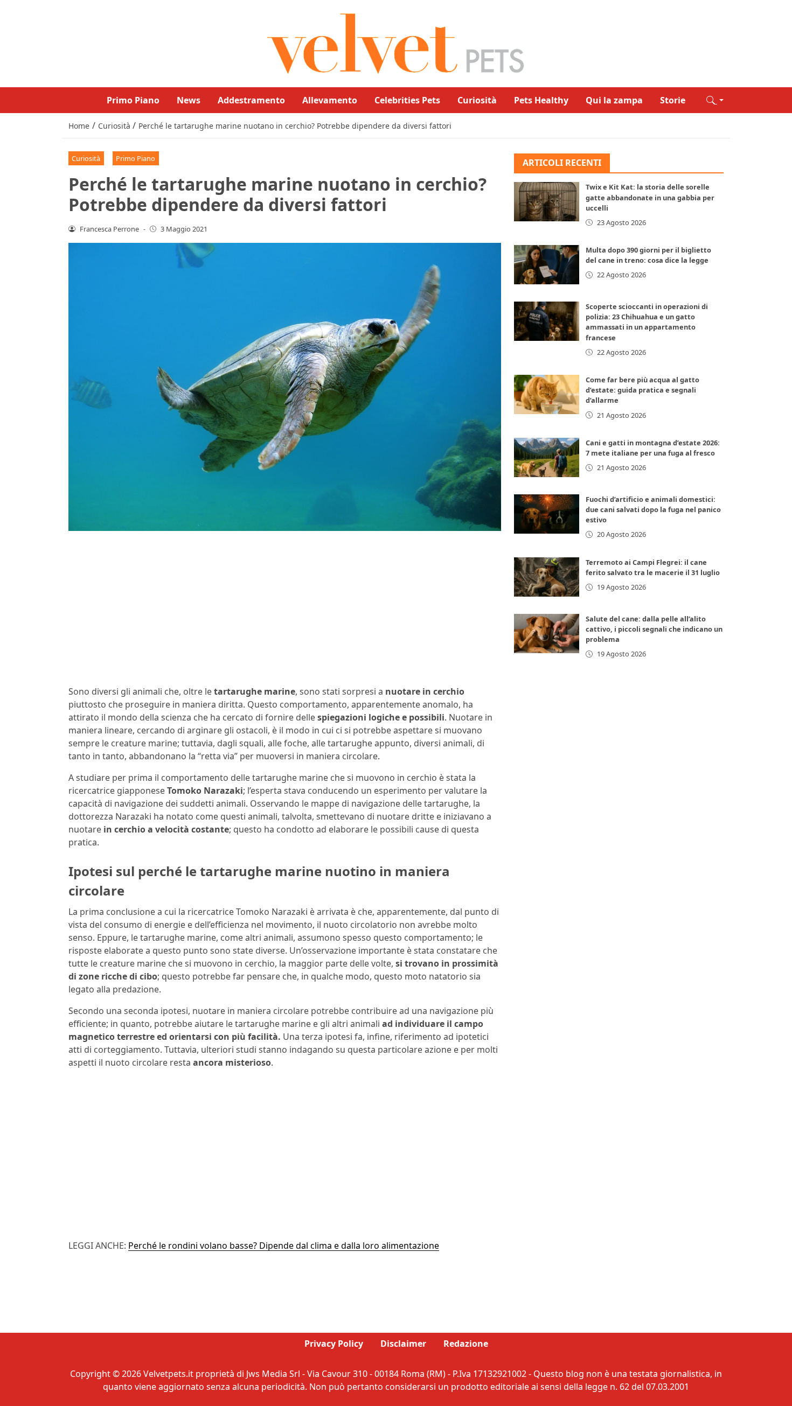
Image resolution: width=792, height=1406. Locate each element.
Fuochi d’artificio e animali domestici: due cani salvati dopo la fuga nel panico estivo (653, 509)
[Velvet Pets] (396, 42)
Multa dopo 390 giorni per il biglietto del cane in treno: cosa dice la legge (648, 255)
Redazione (465, 1343)
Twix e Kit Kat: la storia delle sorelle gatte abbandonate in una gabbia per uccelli (650, 198)
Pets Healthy (541, 100)
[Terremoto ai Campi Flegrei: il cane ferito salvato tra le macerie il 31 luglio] (547, 577)
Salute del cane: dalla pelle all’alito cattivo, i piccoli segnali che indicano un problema (654, 629)
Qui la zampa (614, 100)
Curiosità (477, 100)
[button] (715, 100)
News (188, 100)
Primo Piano (133, 100)
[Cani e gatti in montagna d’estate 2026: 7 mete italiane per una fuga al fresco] (547, 457)
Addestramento (251, 100)
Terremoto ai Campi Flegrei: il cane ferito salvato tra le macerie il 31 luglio (653, 567)
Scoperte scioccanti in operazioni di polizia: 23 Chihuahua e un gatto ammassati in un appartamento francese (647, 322)
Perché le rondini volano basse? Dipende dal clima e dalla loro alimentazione (283, 1245)
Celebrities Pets (407, 100)
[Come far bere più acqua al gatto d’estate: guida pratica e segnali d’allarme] (547, 394)
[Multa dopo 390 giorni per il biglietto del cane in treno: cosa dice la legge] (547, 264)
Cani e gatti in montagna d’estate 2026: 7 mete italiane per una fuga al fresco (653, 448)
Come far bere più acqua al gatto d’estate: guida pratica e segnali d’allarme (642, 390)
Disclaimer (403, 1343)
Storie (672, 100)
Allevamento (329, 100)
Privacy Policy (333, 1343)
